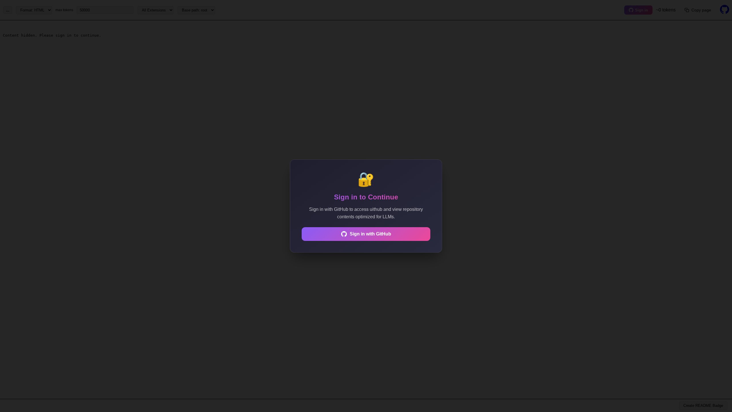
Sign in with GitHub (370, 233)
